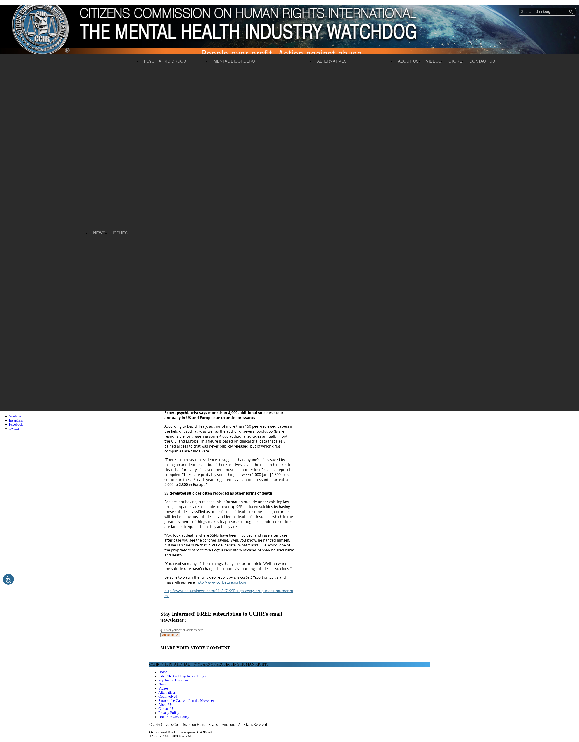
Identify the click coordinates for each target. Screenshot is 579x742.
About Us (408, 61)
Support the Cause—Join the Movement (187, 700)
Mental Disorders (234, 61)
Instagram (16, 420)
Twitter (14, 428)
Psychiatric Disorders (173, 680)
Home (162, 672)
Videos (433, 61)
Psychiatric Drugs (165, 61)
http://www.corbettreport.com (223, 582)
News (99, 233)
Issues (120, 233)
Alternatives (332, 61)
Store (455, 61)
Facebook (16, 424)
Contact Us (482, 61)
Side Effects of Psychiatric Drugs (182, 676)
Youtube (15, 416)
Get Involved (167, 696)
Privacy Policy (168, 713)
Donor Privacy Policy (173, 717)
